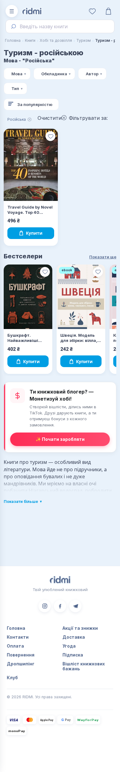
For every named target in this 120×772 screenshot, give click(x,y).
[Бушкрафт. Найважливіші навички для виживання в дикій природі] (28, 297)
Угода (69, 646)
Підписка (72, 654)
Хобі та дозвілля (56, 40)
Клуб (12, 677)
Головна (13, 40)
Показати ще (102, 256)
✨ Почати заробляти (60, 439)
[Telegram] (75, 606)
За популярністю (34, 104)
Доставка (73, 637)
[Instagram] (44, 606)
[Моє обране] (92, 11)
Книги (30, 40)
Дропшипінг (20, 663)
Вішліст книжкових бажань (83, 666)
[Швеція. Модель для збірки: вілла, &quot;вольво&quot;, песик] (81, 297)
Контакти (18, 637)
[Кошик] (108, 11)
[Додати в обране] (50, 136)
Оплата (15, 646)
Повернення (20, 654)
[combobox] (60, 26)
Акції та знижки (80, 628)
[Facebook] (60, 606)
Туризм (83, 40)
